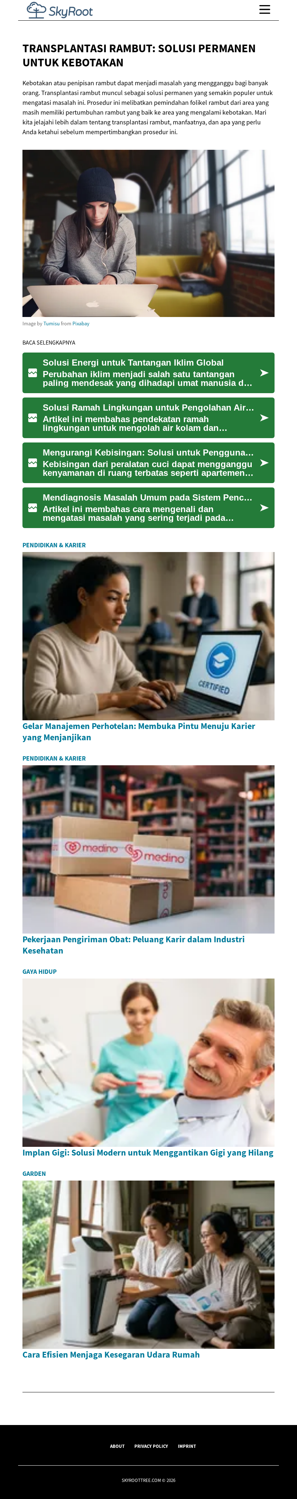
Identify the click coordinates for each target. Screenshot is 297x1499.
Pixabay (80, 323)
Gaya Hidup (39, 972)
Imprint (187, 1446)
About (117, 1446)
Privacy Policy (151, 1446)
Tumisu (51, 323)
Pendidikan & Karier (54, 545)
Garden (34, 1174)
